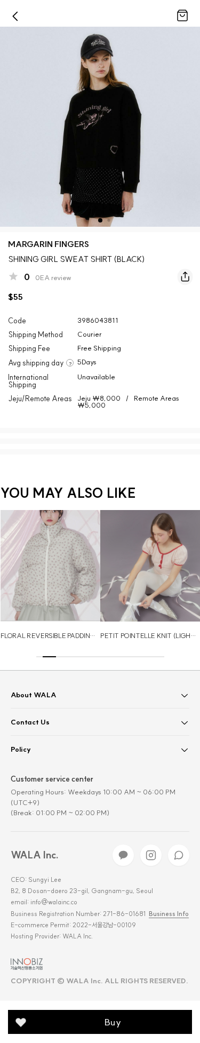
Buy (113, 1022)
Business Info (169, 914)
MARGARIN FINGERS (48, 244)
